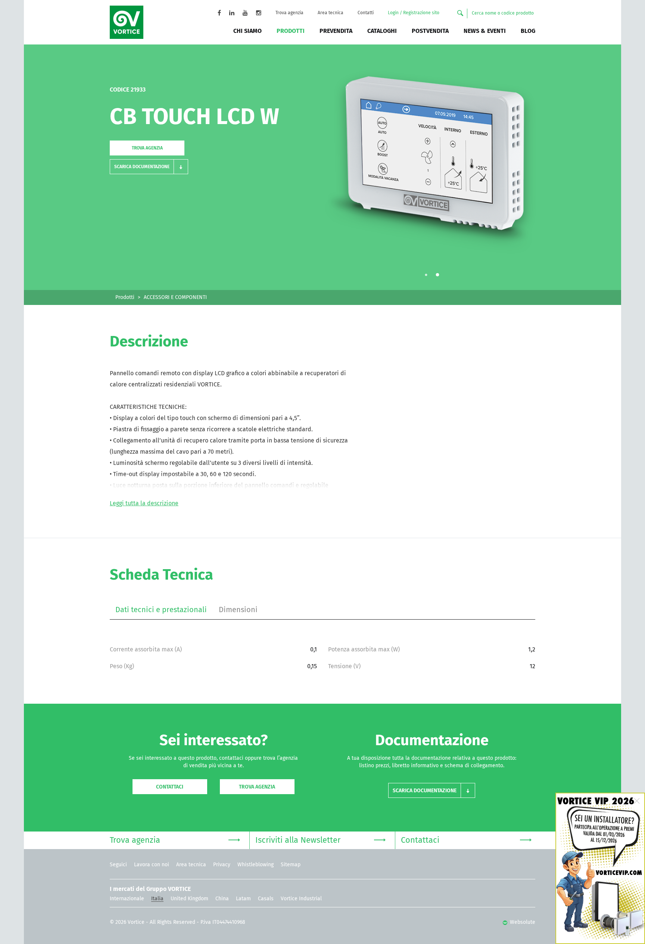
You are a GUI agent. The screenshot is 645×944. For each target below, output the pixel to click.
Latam (243, 898)
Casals (266, 898)
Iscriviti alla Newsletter (297, 840)
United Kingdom (189, 898)
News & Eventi (485, 31)
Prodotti (291, 31)
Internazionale (127, 898)
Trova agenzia (289, 13)
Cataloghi (382, 31)
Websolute (521, 922)
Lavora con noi (151, 864)
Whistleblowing (255, 864)
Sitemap (290, 864)
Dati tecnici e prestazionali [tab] (161, 610)
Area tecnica (330, 13)
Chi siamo (247, 31)
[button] (149, 166)
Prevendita (336, 31)
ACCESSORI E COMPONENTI (175, 297)
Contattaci (169, 787)
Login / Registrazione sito (413, 13)
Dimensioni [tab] (238, 610)
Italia (157, 898)
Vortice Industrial (301, 898)
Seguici (118, 864)
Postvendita (430, 31)
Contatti (366, 13)
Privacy (221, 864)
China (222, 898)
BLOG (528, 31)
